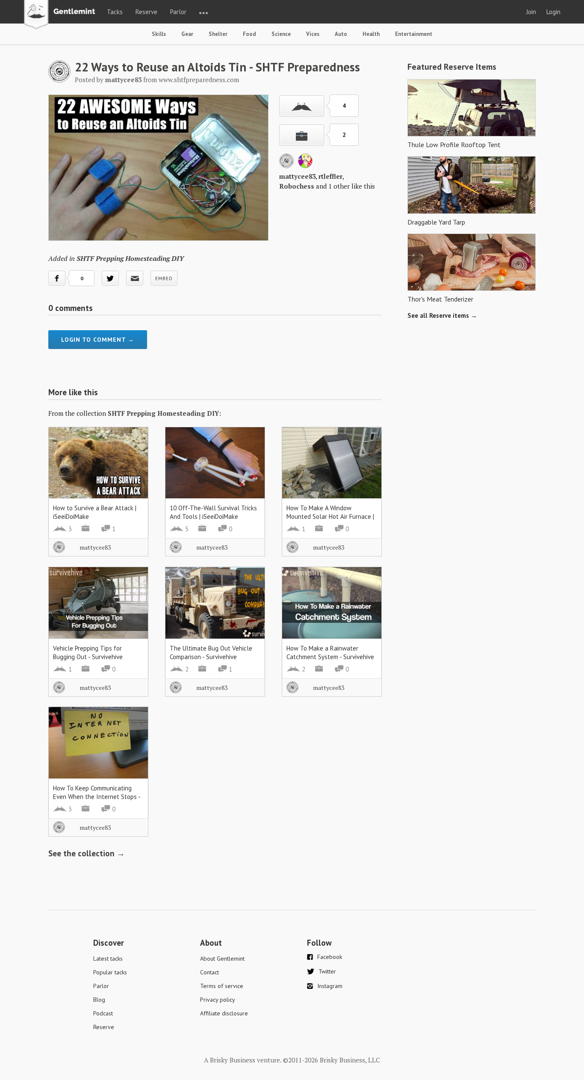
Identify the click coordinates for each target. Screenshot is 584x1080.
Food (249, 34)
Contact (209, 972)
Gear (187, 34)
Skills (159, 34)
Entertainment (413, 34)
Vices (312, 34)
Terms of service (221, 986)
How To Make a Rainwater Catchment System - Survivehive (330, 652)
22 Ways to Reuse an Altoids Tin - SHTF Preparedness (217, 67)
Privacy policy (217, 999)
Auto (341, 34)
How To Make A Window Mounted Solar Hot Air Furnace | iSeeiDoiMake (330, 516)
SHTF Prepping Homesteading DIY (130, 258)
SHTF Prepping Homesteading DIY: (164, 413)
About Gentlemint (222, 958)
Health (371, 34)
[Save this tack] (301, 135)
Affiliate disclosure (224, 1013)
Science (281, 34)
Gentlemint (62, 15)
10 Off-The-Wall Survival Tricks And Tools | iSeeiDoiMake (213, 512)
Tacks (115, 12)
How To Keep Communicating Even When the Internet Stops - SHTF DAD (96, 796)
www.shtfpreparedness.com (199, 79)
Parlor (178, 12)
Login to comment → (97, 339)
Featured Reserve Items (451, 66)
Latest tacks (108, 958)
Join (531, 12)
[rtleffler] (305, 165)
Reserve (146, 12)
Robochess (296, 186)
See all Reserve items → (442, 315)
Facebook (329, 957)
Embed (164, 278)
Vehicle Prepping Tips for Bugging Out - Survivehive (88, 652)
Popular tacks (110, 972)
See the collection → (86, 853)
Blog (99, 999)
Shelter (218, 34)
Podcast (103, 1013)
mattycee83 (297, 176)
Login (553, 12)
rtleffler (330, 176)
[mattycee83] (59, 80)
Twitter (327, 971)
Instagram (329, 986)
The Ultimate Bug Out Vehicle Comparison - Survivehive (211, 652)
